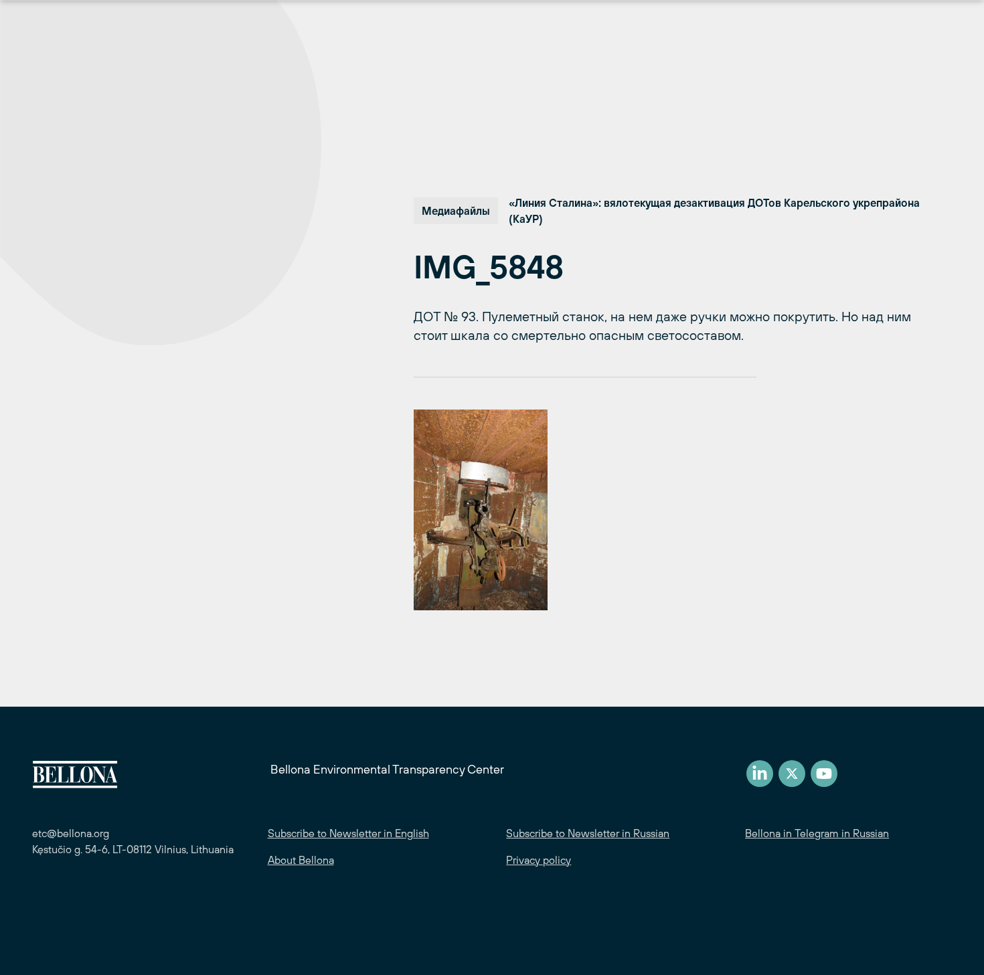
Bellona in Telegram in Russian (817, 833)
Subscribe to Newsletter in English (348, 833)
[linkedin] (759, 773)
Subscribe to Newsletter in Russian (587, 833)
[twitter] (791, 773)
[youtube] (824, 773)
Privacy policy (538, 860)
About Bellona (301, 860)
